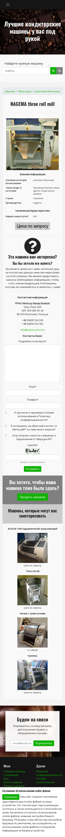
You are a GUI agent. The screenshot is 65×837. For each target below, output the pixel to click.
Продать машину (33, 497)
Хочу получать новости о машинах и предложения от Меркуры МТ (34, 437)
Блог (6, 778)
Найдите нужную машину (24, 63)
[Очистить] (59, 70)
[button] (8, 5)
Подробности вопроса (32, 341)
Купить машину (13, 782)
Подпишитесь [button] (43, 743)
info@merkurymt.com (32, 330)
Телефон (32, 399)
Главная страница (14, 771)
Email (32, 386)
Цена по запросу (32, 226)
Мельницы (24, 91)
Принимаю (10, 797)
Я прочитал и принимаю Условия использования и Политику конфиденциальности (34, 416)
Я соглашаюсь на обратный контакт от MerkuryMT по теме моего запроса (34, 427)
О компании (11, 775)
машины (10, 91)
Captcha (32, 445)
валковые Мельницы (47, 91)
